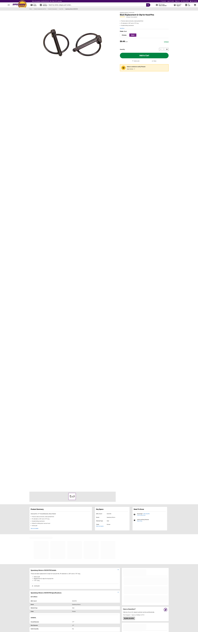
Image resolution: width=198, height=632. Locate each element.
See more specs (100, 526)
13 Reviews (128, 17)
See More (122, 28)
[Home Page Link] (19, 4)
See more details (34, 528)
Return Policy (139, 521)
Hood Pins (61, 9)
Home (30, 9)
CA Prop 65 (37, 585)
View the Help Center (141, 515)
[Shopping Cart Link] (195, 4)
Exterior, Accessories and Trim (40, 9)
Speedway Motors (124, 12)
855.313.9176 (146, 513)
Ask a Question (134, 17)
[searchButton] (148, 5)
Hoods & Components (52, 9)
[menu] (8, 4)
